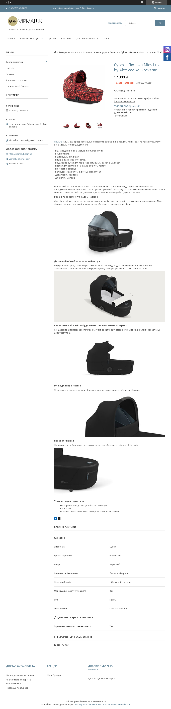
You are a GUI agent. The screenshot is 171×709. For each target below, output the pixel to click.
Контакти (66, 38)
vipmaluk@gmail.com (19, 159)
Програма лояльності (17, 687)
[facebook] (55, 519)
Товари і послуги (15, 61)
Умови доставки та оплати (20, 675)
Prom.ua (102, 701)
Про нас (52, 38)
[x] (59, 519)
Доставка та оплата (87, 38)
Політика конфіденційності (116, 704)
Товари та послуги (29, 38)
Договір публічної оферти (101, 678)
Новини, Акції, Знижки (17, 85)
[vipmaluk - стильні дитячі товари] (26, 26)
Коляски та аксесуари (94, 52)
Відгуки (10, 73)
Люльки (114, 52)
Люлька (58, 141)
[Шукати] (160, 23)
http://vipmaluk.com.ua (20, 154)
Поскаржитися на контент (88, 704)
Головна (10, 38)
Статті (106, 38)
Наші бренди (54, 675)
